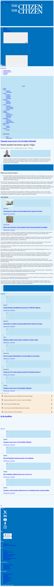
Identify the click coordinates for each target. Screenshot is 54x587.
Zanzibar (5, 112)
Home (4, 27)
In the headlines (6, 416)
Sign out (5, 74)
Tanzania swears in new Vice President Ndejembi (18, 141)
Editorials (8, 106)
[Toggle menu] (1, 1)
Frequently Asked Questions (9, 545)
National (8, 90)
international (9, 92)
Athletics (8, 97)
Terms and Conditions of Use (9, 558)
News (4, 89)
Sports (4, 93)
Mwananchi (6, 576)
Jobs (4, 124)
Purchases (5, 73)
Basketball (8, 96)
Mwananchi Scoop (7, 577)
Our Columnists (9, 107)
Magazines (5, 118)
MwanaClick (8, 2)
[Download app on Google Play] (7, 535)
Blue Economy (9, 114)
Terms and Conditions (8, 565)
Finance (8, 101)
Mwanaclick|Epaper (7, 552)
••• (1, 65)
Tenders (8, 127)
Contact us (5, 550)
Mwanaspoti (6, 579)
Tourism (8, 113)
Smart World (6, 30)
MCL (2, 2)
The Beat (5, 29)
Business (5, 99)
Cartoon (8, 109)
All (1, 505)
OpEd (4, 104)
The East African (7, 580)
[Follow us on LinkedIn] (5, 517)
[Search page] (11, 25)
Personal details (6, 70)
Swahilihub (5, 581)
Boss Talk (8, 103)
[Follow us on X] (5, 513)
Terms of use (6, 557)
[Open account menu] (17, 60)
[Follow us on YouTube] (5, 521)
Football (8, 94)
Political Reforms (7, 31)
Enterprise (8, 102)
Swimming (8, 98)
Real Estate (8, 116)
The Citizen (6, 575)
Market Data (6, 123)
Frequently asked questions (9, 554)
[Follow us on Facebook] (5, 524)
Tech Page (8, 117)
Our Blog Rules (6, 559)
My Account (3, 68)
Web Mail (5, 553)
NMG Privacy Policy (8, 555)
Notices (8, 126)
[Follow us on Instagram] (5, 528)
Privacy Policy (6, 566)
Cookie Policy (6, 567)
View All (3, 428)
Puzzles (5, 111)
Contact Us (5, 544)
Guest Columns (9, 108)
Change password (7, 71)
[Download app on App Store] (7, 538)
